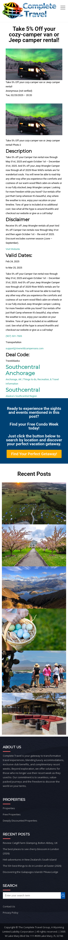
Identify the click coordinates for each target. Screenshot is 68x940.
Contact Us (9, 906)
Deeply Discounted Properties (20, 820)
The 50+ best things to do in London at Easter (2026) (32, 865)
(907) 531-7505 (14, 336)
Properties (9, 808)
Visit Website (13, 249)
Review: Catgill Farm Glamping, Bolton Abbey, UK (30, 843)
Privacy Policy (10, 912)
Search (64, 895)
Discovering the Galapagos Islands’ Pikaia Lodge (30, 872)
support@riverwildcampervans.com (24, 348)
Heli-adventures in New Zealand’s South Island (29, 859)
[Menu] (63, 7)
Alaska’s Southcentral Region (21, 396)
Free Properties (12, 814)
